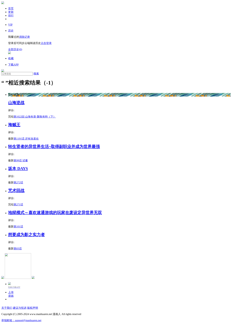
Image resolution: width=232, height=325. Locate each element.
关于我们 (6, 307)
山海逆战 (16, 102)
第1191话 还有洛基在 (26, 138)
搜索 (36, 73)
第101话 (18, 226)
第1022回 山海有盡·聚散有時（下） (35, 116)
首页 (11, 8)
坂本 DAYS (18, 168)
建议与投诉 (19, 307)
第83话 (18, 248)
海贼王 (14, 124)
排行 (11, 15)
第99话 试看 (21, 160)
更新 (11, 12)
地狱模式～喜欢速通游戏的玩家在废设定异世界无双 (55, 212)
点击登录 (46, 43)
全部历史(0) (15, 49)
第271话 (18, 204)
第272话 (18, 182)
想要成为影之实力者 (26, 234)
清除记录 (24, 36)
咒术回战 (16, 190)
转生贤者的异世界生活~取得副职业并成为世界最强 (54, 146)
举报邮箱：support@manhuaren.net (21, 320)
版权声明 (32, 307)
